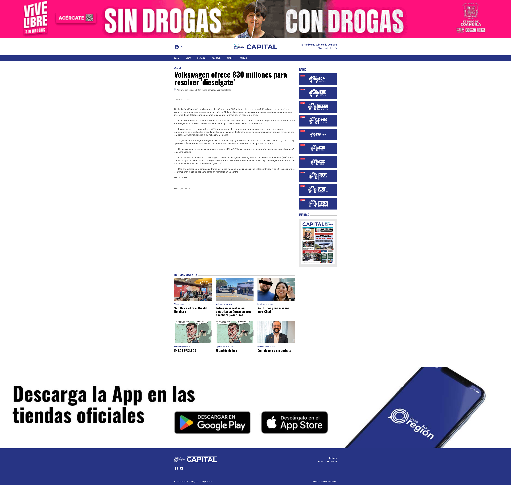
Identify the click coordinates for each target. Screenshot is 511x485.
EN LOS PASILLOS (185, 350)
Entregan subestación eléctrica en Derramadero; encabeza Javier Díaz (233, 311)
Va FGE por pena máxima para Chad (273, 309)
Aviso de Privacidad (327, 461)
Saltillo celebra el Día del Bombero (190, 309)
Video (188, 58)
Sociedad (216, 58)
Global (230, 58)
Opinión (243, 58)
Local (177, 58)
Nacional (201, 58)
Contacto (332, 458)
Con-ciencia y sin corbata (274, 350)
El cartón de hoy (226, 350)
